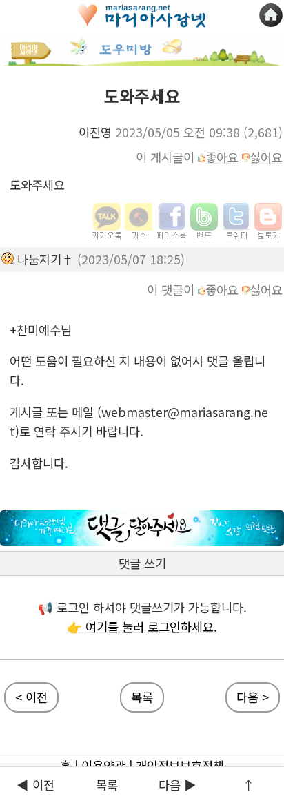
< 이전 (31, 697)
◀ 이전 (35, 784)
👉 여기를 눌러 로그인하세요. (142, 626)
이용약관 (103, 765)
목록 (142, 697)
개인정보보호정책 (180, 765)
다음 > (252, 697)
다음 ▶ (177, 784)
